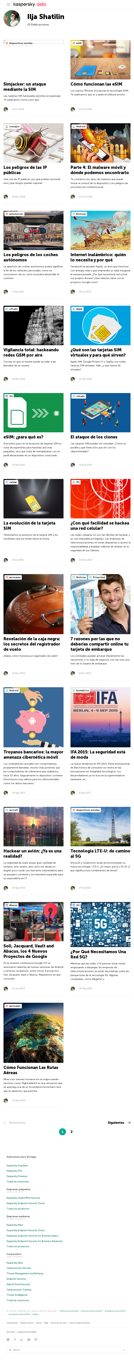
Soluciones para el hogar (21, 1156)
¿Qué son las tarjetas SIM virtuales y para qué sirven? (98, 352)
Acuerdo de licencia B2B (19, 1314)
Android (80, 126)
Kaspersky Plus (14, 1171)
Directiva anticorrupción (91, 1311)
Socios (39, 1323)
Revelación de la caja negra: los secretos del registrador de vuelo (31, 644)
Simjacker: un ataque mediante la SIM (24, 87)
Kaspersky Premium (17, 1176)
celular (13, 482)
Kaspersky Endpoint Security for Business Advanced (34, 1241)
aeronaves (15, 577)
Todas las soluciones (18, 1181)
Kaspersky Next (15, 1225)
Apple (79, 309)
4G (11, 396)
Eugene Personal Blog (27, 1332)
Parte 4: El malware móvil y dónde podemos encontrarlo (99, 170)
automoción (16, 214)
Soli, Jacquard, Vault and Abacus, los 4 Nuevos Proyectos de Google (28, 951)
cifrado (13, 309)
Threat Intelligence (17, 1295)
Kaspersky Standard (17, 1165)
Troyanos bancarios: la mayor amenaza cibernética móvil (33, 754)
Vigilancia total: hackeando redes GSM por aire (31, 352)
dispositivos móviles (21, 43)
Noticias (81, 214)
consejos (14, 126)
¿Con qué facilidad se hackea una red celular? (99, 525)
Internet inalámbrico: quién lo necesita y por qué (98, 257)
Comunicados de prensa (79, 1323)
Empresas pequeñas (18, 1189)
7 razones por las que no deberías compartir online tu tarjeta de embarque (99, 644)
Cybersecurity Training (19, 1289)
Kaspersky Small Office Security (23, 1198)
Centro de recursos (58, 1323)
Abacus (13, 905)
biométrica (82, 690)
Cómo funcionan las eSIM (96, 84)
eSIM (78, 43)
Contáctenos (12, 1323)
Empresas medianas (18, 1216)
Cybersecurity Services (19, 1268)
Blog (46, 1323)
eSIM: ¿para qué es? (23, 436)
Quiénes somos (27, 1323)
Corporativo (14, 1254)
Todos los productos (18, 1208)
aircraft (13, 810)
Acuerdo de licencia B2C (115, 1311)
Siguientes (116, 1123)
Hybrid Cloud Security (18, 1284)
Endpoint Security (16, 1279)
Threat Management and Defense (25, 1273)
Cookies (35, 1314)
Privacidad (98, 577)
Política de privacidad (69, 1311)
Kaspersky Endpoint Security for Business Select (32, 1235)
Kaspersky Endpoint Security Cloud (25, 1203)
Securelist (11, 1332)
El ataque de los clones (93, 436)
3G (77, 482)
